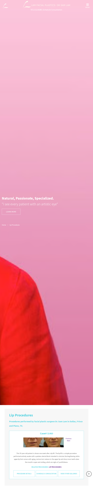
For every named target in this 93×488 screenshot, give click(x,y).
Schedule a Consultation (46, 474)
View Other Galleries (69, 474)
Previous (68, 438)
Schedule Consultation (52, 9)
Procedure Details (24, 474)
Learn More (11, 212)
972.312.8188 (36, 9)
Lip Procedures (55, 467)
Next (68, 441)
